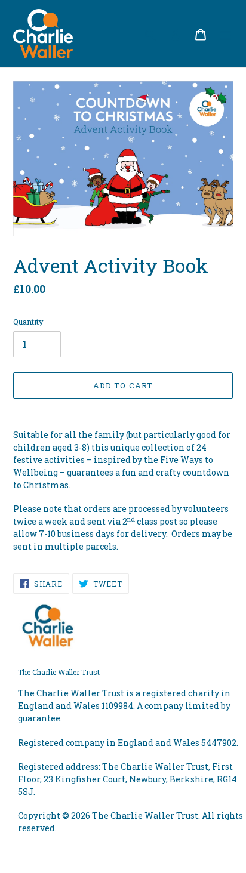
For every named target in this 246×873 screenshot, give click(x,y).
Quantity (28, 321)
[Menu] (225, 34)
